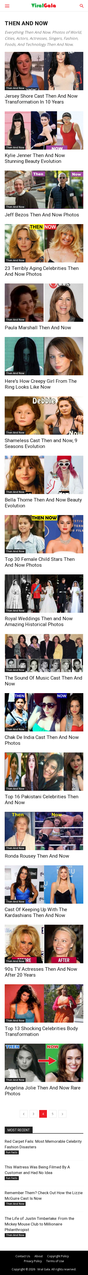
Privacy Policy (33, 1261)
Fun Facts (11, 1152)
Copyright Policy (58, 1256)
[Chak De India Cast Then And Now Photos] (44, 712)
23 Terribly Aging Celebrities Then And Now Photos (42, 271)
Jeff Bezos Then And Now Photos (42, 215)
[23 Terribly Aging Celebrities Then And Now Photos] (44, 243)
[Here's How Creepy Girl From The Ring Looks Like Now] (44, 356)
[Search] (81, 5)
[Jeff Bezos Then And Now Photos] (44, 190)
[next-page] (62, 1114)
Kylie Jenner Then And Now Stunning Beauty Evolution (35, 158)
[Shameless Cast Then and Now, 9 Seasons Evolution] (44, 415)
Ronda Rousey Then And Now (37, 856)
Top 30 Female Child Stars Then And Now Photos (40, 562)
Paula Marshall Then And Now (38, 327)
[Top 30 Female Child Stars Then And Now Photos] (44, 534)
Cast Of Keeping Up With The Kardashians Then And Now (36, 912)
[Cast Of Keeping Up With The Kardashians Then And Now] (44, 884)
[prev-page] (24, 1114)
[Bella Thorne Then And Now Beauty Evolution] (44, 475)
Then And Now (15, 88)
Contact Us (22, 1256)
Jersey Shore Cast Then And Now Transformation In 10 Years (41, 99)
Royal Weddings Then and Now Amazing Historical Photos (39, 621)
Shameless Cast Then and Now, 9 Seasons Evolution (41, 443)
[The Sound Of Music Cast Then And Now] (44, 653)
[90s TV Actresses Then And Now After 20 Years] (44, 944)
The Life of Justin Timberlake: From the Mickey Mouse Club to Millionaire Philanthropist (39, 1224)
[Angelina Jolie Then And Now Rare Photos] (44, 1063)
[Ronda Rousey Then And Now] (44, 831)
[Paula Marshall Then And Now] (44, 302)
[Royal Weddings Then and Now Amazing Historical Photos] (44, 593)
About (38, 1256)
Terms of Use (55, 1261)
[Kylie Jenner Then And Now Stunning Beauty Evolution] (44, 130)
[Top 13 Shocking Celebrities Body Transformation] (44, 1003)
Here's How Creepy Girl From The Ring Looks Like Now (41, 384)
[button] (7, 5)
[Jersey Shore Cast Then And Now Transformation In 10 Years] (44, 71)
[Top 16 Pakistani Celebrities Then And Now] (44, 771)
